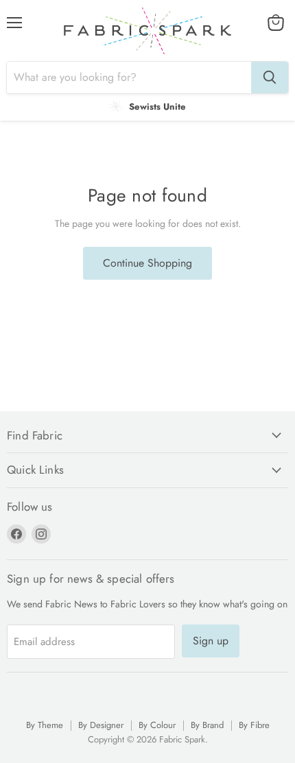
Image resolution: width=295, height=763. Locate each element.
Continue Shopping (147, 263)
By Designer (100, 724)
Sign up (210, 641)
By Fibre (254, 724)
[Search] (269, 77)
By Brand (207, 724)
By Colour (157, 724)
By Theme (44, 724)
